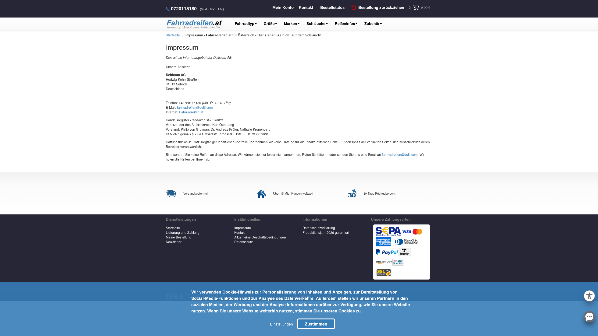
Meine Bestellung (178, 237)
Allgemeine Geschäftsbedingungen (260, 237)
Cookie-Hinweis (238, 292)
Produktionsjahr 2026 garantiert (326, 232)
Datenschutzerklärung (319, 227)
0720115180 (184, 8)
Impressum (242, 227)
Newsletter (174, 241)
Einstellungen (281, 324)
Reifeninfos (345, 23)
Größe (269, 23)
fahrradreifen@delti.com (195, 107)
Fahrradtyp (244, 23)
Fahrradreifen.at (191, 112)
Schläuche (315, 23)
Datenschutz (243, 241)
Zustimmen (316, 324)
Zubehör (372, 23)
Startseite (173, 227)
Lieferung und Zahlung (182, 232)
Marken (290, 23)
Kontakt (240, 232)
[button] (589, 295)
